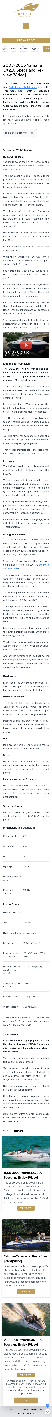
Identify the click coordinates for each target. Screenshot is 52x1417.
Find (47, 49)
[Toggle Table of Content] (31, 133)
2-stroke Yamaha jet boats (23, 87)
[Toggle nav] (26, 26)
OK (26, 1400)
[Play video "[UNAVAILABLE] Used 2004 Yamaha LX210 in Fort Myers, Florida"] (26, 345)
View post (26, 1208)
